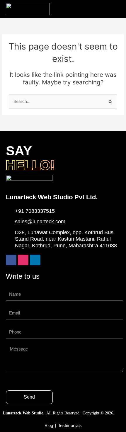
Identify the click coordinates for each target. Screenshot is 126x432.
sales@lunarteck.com (40, 221)
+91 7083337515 (35, 211)
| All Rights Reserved (42, 413)
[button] (114, 9)
